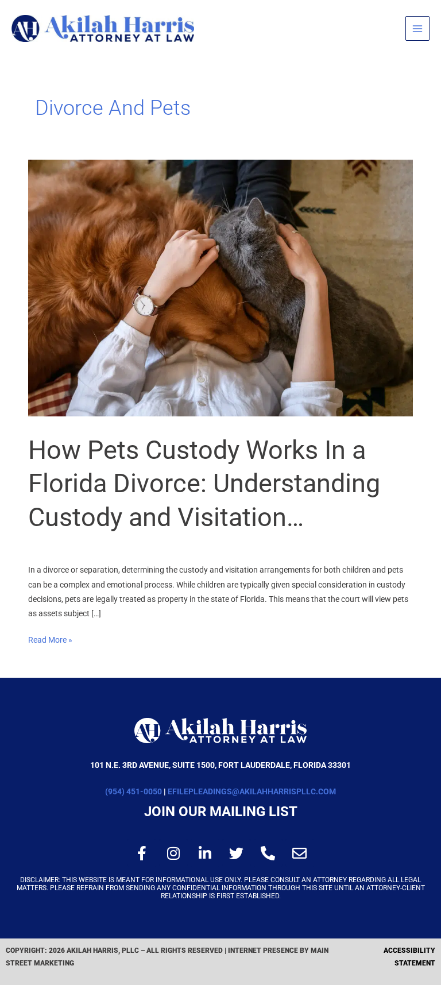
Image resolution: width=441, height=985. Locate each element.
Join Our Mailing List (220, 812)
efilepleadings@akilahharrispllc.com (252, 791)
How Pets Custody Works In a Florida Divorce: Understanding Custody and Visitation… (204, 483)
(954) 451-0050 (133, 791)
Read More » (50, 638)
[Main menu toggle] (417, 28)
